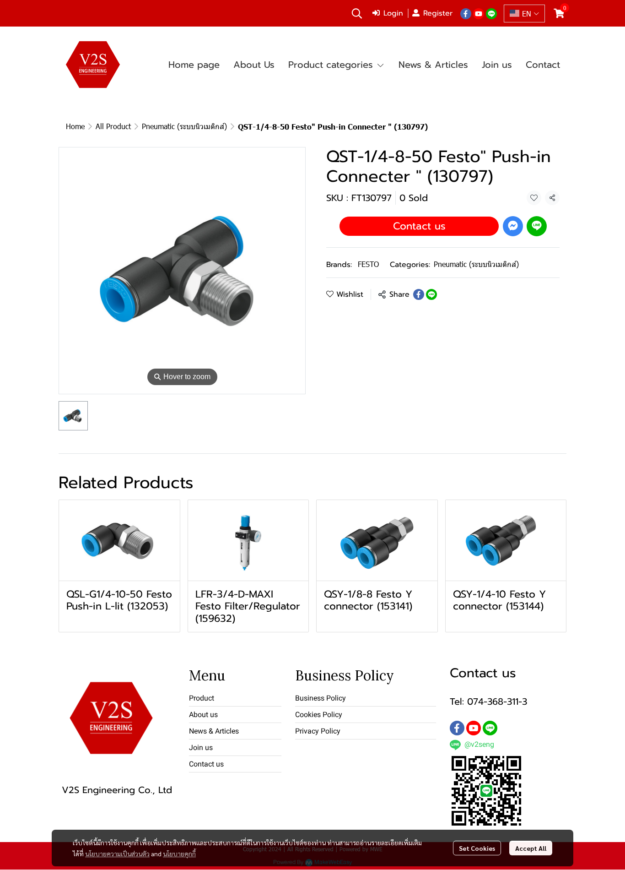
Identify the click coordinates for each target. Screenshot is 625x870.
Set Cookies (477, 848)
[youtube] (478, 13)
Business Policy (320, 698)
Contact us (419, 225)
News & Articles (214, 731)
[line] (491, 13)
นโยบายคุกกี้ (179, 853)
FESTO (368, 264)
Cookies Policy (318, 714)
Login (393, 13)
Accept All (530, 848)
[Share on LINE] (431, 294)
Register (438, 13)
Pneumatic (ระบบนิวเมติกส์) (184, 126)
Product (201, 698)
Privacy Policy (317, 731)
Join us (201, 747)
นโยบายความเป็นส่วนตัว (117, 853)
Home (75, 126)
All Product (113, 126)
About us (203, 714)
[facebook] (465, 13)
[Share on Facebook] (418, 294)
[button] (357, 13)
